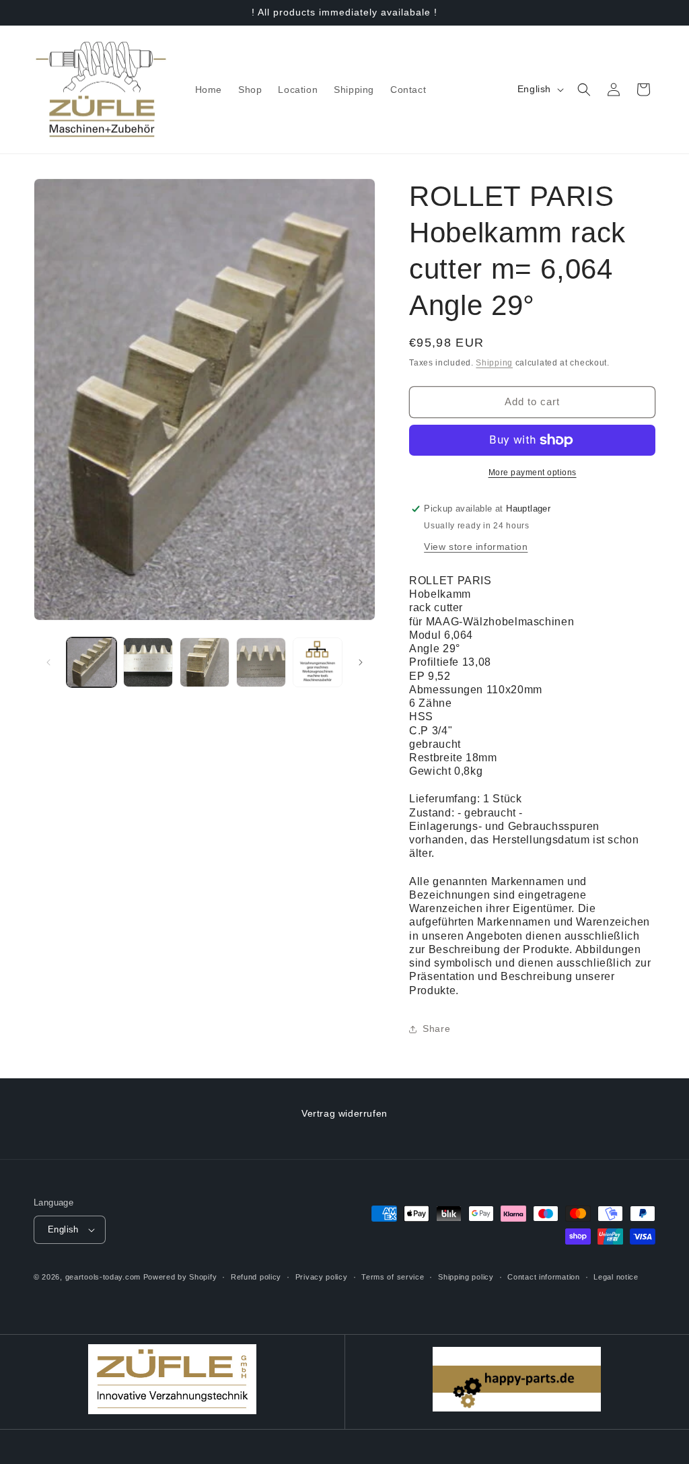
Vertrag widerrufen (344, 1113)
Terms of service (392, 1277)
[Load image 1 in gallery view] (91, 662)
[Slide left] (48, 662)
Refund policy (256, 1277)
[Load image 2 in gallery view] (148, 662)
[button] (584, 89)
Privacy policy (321, 1277)
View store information (476, 546)
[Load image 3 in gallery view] (204, 662)
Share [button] (436, 1028)
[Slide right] (360, 662)
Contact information (543, 1277)
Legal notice (615, 1277)
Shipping (494, 363)
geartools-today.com (103, 1277)
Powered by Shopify (180, 1277)
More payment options (532, 472)
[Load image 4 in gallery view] (261, 662)
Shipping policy (466, 1277)
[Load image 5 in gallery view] (317, 662)
